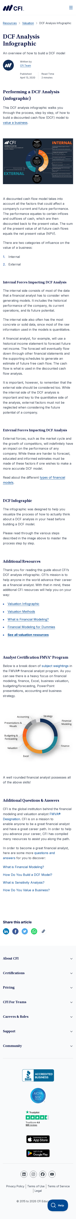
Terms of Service (59, 1186)
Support (9, 1031)
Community (12, 1046)
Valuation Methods (21, 611)
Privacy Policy (15, 1186)
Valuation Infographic (23, 604)
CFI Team (25, 65)
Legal (38, 1190)
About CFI (11, 959)
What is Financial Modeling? (28, 619)
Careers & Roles (15, 1017)
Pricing (9, 988)
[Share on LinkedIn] (6, 933)
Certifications (14, 973)
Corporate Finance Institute (13, 7)
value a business (15, 123)
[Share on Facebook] (15, 933)
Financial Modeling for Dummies (31, 627)
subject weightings (55, 666)
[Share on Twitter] (25, 933)
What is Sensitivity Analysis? (23, 882)
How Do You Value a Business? (26, 890)
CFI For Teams (14, 1002)
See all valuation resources (28, 635)
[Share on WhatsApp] (34, 933)
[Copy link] (43, 933)
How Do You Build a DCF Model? (27, 875)
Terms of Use (36, 1186)
